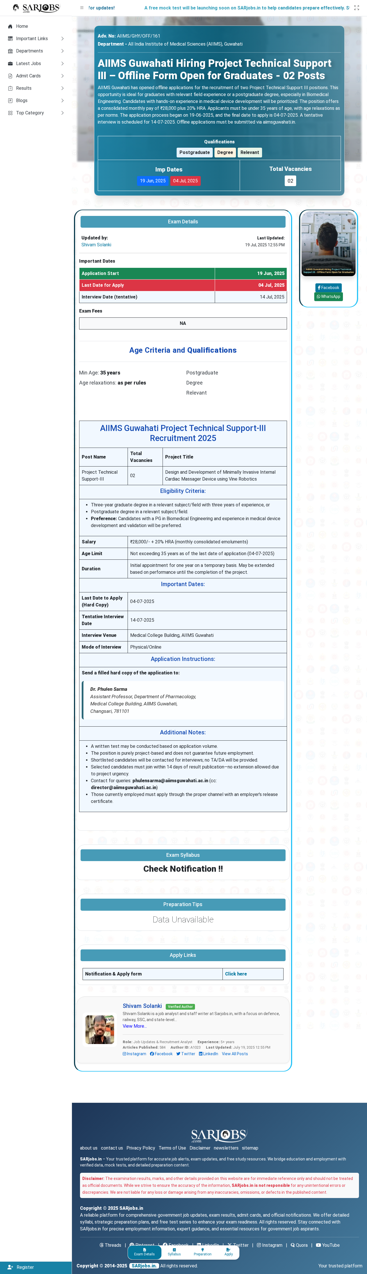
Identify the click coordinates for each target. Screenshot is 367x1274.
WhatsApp (330, 296)
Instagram (136, 1053)
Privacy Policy (140, 1148)
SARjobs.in (131, 1208)
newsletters (226, 1148)
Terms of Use (172, 1148)
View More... (135, 1026)
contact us (112, 1148)
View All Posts (235, 1053)
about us (88, 1148)
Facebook (163, 1053)
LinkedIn (210, 1053)
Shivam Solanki (96, 244)
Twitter (188, 1053)
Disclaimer (200, 1148)
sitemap (250, 1148)
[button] (82, 8)
